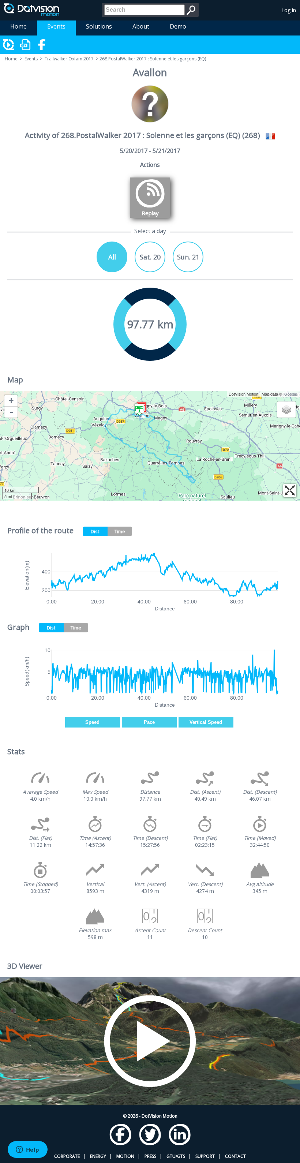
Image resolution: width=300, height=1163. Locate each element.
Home (18, 26)
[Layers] (286, 409)
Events (56, 26)
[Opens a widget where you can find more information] (27, 1150)
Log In (289, 10)
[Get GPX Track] (25, 44)
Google (290, 394)
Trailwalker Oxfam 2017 (69, 59)
